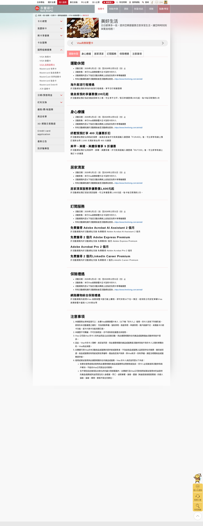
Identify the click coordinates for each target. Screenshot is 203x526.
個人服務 (62, 2)
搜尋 (147, 2)
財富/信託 (138, 9)
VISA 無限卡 (45, 57)
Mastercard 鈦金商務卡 (50, 73)
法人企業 (96, 2)
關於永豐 (51, 2)
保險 (151, 9)
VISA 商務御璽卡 (75, 15)
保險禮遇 (124, 54)
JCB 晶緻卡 (45, 89)
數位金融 (74, 2)
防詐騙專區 (43, 148)
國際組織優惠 (62, 15)
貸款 (126, 9)
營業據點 (136, 2)
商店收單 (42, 116)
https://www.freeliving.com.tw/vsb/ (128, 79)
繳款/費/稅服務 (45, 109)
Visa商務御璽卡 (85, 43)
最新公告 (42, 141)
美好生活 (86, 15)
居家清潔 (99, 54)
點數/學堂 (163, 9)
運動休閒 (73, 54)
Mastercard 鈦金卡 (48, 81)
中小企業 (85, 2)
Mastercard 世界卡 (48, 69)
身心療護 (86, 54)
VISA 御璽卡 (45, 61)
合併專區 (40, 2)
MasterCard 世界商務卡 (50, 77)
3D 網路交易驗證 (47, 124)
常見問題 (123, 2)
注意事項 (137, 54)
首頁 (39, 15)
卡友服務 (42, 43)
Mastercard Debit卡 (49, 85)
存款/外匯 (113, 9)
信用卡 (101, 9)
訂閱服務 (111, 54)
